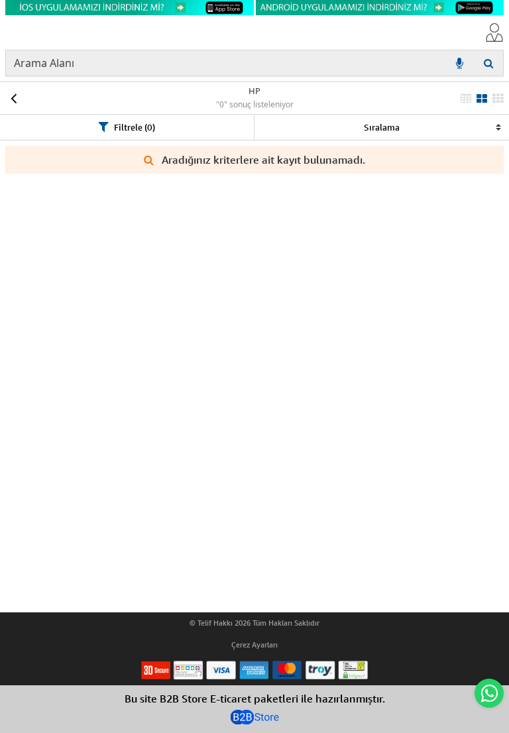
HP (254, 91)
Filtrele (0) (134, 127)
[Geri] (13, 98)
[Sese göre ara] (459, 63)
